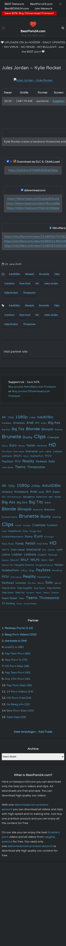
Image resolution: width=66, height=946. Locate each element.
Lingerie (42, 554)
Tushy (19, 604)
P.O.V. (48, 455)
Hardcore (42, 445)
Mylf (51, 560)
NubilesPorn (36, 456)
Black (48, 502)
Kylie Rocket (11, 292)
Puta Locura (16, 577)
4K (4, 417)
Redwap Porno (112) (19, 628)
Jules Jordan (51, 283)
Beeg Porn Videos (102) (20, 634)
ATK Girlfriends (14, 497)
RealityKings (43, 577)
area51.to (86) (14, 647)
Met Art (14, 560)
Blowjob (29, 274)
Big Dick (6, 429)
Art (37, 423)
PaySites (7, 461)
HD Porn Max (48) (17, 666)
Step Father (39, 588)
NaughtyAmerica (44, 565)
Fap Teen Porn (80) (17, 653)
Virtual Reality (30, 604)
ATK (3, 497)
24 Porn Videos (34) (20, 691)
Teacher (55, 593)
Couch (18, 525)
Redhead (41, 461)
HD (37, 283)
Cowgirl (27, 525)
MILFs (18, 455)
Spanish (57, 583)
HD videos (7, 451)
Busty (27, 437)
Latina (48, 451)
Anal (29, 423)
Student (30, 593)
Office (24, 570)
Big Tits (18, 429)
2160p (32, 417)
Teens (20, 467)
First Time (42, 543)
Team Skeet (7, 467)
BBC (51, 497)
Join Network (43, 8)
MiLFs (35, 560)
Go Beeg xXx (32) (18, 704)
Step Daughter (24, 588)
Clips (57, 274)
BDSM (58, 497)
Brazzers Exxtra (9, 517)
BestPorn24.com (41, 4)
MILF (24, 560)
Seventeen (20, 583)
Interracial (31, 451)
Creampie (53, 437)
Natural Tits (7, 565)
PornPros (57, 570)
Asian (43, 423)
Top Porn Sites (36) (19, 685)
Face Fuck (25, 283)
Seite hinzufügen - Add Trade (33, 732)
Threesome (29, 292)
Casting (56, 517)
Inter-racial (18, 451)
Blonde (33, 429)
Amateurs (19, 422)
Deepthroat (14, 531)
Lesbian (57, 451)
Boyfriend (38, 509)
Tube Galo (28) (16, 717)
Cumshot (9, 283)
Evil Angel (49, 537)
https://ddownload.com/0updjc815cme (33, 198)
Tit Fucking (8, 603)
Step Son (20, 592)
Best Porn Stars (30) (20, 710)
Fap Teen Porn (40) (17, 672)
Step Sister (8, 592)
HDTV (5, 549)
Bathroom (41, 497)
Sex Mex (32, 583)
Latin (41, 451)
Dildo (25, 531)
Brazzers (59, 429)
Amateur (6, 423)
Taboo (39, 593)
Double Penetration (12, 536)
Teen (21, 598)
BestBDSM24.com (17, 8)
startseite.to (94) (16, 641)
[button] (60, 4)
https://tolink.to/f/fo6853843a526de (33, 170)
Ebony (5, 446)
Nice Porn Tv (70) (16, 660)
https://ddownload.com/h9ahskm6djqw (33, 208)
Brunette (44, 274)
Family (21, 446)
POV (18, 461)
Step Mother (54, 588)
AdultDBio (14, 274)
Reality (28, 461)
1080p (21, 417)
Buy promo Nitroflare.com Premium (32, 386)
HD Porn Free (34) (19, 698)
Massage (52, 555)
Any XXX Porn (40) (17, 679)
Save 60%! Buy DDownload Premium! (29, 13)
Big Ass (54, 423)
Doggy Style (36, 531)
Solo (51, 461)
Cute (4, 531)
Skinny (40, 583)
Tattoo (46, 592)
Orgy (31, 570)
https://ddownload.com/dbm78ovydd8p (33, 203)
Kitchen (51, 550)
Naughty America (24, 565)
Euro (13, 445)
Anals (41, 492)
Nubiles (58, 564)
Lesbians (7, 455)
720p (10, 417)
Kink (44, 550)
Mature (5, 560)
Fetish (30, 445)
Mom (26, 456)
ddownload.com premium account (30, 846)
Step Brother (9, 588)
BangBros (29, 496)
